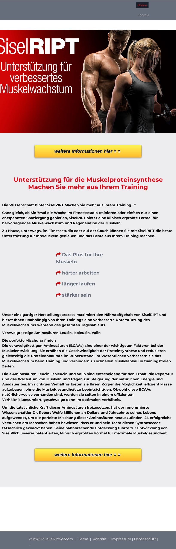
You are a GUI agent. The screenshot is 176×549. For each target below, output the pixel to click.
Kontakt (144, 15)
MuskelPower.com (57, 539)
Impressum (121, 539)
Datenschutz (145, 539)
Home (142, 5)
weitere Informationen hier (84, 151)
